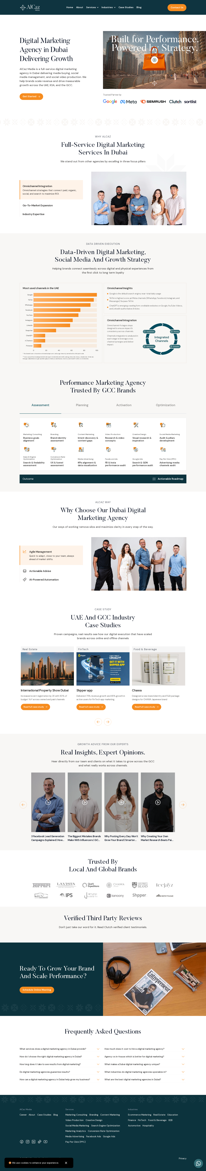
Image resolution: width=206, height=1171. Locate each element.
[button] (92, 8)
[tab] (40, 408)
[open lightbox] (154, 60)
